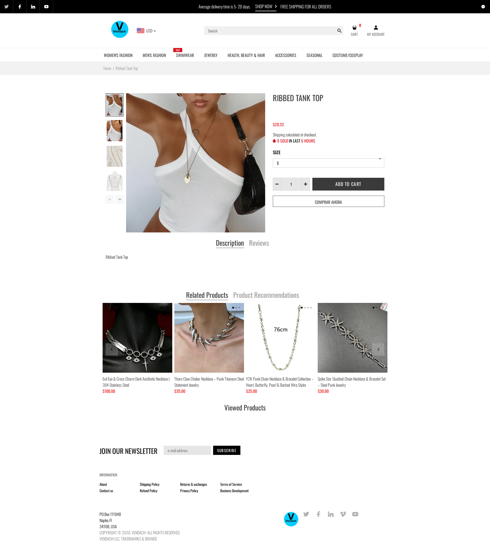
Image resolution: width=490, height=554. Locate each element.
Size (276, 152)
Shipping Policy (149, 484)
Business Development (234, 490)
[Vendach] (120, 30)
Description (230, 243)
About (103, 484)
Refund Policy (148, 490)
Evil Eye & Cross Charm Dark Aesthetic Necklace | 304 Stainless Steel (136, 382)
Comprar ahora (328, 202)
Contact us (106, 490)
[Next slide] (378, 349)
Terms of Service (231, 484)
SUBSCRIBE (226, 450)
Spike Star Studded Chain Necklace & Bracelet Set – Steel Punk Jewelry (352, 382)
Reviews (259, 243)
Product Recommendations (266, 295)
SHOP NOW (263, 6)
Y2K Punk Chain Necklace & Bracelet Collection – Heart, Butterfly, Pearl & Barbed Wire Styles (280, 382)
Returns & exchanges (193, 484)
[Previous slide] (112, 349)
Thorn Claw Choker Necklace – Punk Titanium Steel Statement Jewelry (209, 382)
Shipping (279, 135)
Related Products (207, 295)
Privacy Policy (189, 490)
